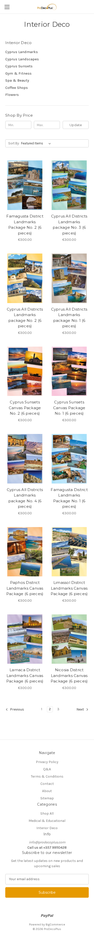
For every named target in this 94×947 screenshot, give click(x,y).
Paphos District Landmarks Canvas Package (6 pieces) (25, 588)
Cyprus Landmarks (21, 52)
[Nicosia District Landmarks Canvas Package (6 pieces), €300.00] (69, 639)
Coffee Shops (16, 87)
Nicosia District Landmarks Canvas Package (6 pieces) (69, 675)
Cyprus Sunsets (19, 66)
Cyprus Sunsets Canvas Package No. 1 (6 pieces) (69, 408)
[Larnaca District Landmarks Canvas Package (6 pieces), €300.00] (25, 639)
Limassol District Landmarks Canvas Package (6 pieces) (69, 588)
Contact (47, 784)
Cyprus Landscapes (22, 59)
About (47, 791)
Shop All (47, 813)
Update (75, 125)
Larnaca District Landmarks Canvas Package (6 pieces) (25, 675)
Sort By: (14, 143)
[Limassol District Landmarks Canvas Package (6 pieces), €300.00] (69, 552)
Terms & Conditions (47, 776)
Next (80, 709)
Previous (16, 709)
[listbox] (37, 143)
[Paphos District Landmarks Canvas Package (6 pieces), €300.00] (25, 552)
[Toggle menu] (7, 7)
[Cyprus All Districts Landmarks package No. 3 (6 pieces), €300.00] (69, 185)
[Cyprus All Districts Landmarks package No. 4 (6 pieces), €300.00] (25, 459)
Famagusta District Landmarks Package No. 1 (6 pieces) (69, 498)
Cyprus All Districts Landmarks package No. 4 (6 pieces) (25, 498)
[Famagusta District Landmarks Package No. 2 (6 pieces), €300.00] (25, 185)
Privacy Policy (47, 762)
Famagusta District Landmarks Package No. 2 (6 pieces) (24, 224)
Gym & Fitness (18, 73)
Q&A (47, 769)
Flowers (12, 94)
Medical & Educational (47, 821)
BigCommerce (55, 924)
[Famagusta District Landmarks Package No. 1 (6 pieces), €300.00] (69, 459)
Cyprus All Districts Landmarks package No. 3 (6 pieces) (69, 224)
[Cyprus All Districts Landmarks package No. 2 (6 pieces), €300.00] (25, 278)
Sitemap (47, 798)
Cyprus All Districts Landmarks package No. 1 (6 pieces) (69, 318)
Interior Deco (47, 828)
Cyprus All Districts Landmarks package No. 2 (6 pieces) (25, 318)
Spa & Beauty (17, 80)
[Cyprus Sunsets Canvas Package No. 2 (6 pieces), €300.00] (25, 371)
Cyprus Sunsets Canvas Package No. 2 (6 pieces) (25, 408)
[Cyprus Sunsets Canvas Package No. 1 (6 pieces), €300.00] (69, 371)
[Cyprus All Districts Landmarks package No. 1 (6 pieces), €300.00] (69, 278)
